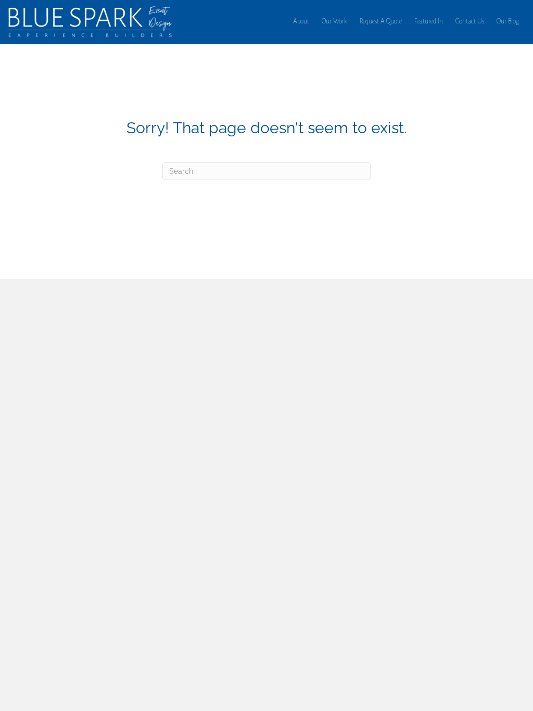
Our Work (334, 21)
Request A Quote (381, 21)
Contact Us (469, 21)
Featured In (428, 21)
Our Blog (508, 21)
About (301, 21)
